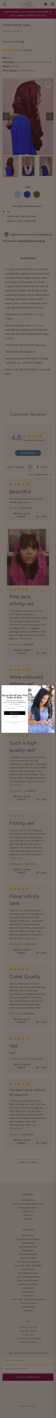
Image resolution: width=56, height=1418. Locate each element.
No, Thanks (14, 716)
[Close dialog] (53, 687)
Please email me (14, 713)
